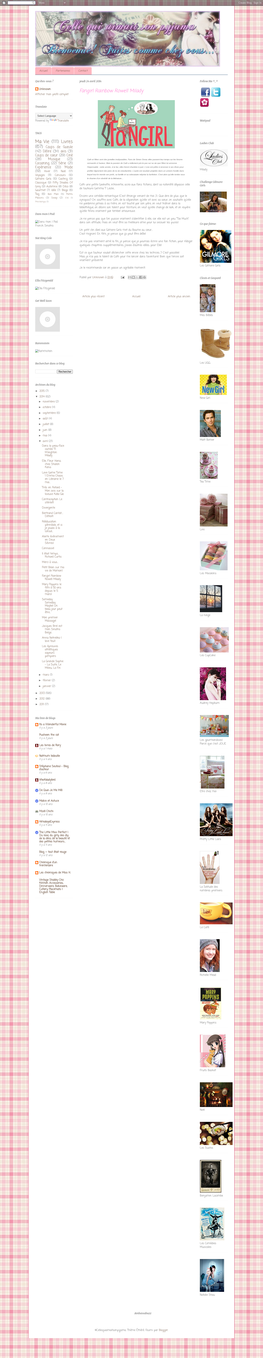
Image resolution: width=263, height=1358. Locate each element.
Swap (54, 198)
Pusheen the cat (49, 735)
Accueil (43, 71)
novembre (49, 402)
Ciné (70, 155)
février (47, 681)
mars (46, 675)
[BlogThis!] (133, 277)
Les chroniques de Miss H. (55, 873)
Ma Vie (42, 142)
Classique (40, 183)
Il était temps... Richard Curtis (52, 555)
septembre (50, 413)
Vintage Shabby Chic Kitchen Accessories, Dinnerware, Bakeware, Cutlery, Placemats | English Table (53, 886)
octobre (47, 407)
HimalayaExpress (49, 822)
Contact (83, 71)
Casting (63, 179)
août (46, 419)
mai (45, 436)
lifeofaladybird (47, 780)
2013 (42, 693)
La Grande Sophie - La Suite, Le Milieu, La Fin (52, 664)
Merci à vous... (50, 562)
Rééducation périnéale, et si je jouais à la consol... (52, 526)
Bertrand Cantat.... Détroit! (52, 515)
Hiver (47, 171)
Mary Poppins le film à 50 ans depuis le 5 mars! (51, 589)
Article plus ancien (179, 297)
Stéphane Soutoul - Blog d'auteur (54, 768)
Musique (54, 159)
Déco (65, 187)
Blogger (163, 1330)
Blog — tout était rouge (52, 852)
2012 (42, 699)
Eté (67, 197)
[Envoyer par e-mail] (130, 277)
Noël (63, 171)
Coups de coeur (46, 155)
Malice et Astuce (49, 801)
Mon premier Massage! (50, 619)
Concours (60, 175)
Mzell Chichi (46, 811)
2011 (42, 704)
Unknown (45, 89)
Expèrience (43, 167)
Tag (37, 194)
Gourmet (40, 190)
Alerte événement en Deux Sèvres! (53, 540)
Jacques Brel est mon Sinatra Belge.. (52, 629)
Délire (47, 151)
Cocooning (42, 163)
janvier (47, 686)
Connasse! (48, 548)
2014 (42, 397)
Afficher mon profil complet (52, 94)
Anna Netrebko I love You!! (52, 639)
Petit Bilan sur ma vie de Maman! (53, 569)
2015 (42, 391)
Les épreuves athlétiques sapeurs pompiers (50, 651)
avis (63, 151)
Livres (67, 142)
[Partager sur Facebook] (141, 277)
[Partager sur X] (137, 277)
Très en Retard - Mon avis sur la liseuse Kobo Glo (53, 491)
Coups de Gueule (59, 147)
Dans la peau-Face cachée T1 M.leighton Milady (53, 451)
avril (46, 441)
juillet (46, 424)
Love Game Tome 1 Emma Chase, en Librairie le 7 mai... (53, 477)
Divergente (48, 508)
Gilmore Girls (43, 179)
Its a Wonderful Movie (52, 725)
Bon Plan (53, 194)
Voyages (40, 175)
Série (62, 163)
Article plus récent (93, 297)
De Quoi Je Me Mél (50, 790)
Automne (51, 187)
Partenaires (63, 71)
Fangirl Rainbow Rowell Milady (51, 577)
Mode (69, 167)
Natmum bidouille (49, 756)
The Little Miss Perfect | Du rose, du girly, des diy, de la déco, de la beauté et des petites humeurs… (54, 837)
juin (45, 430)
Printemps (40, 201)
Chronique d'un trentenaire (48, 864)
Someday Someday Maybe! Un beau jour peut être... (52, 605)
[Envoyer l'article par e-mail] (122, 277)
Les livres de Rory (50, 745)
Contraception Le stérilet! (52, 501)
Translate (63, 121)
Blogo (65, 190)
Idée (53, 190)
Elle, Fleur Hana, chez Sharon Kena (51, 464)
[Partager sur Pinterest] (144, 277)
